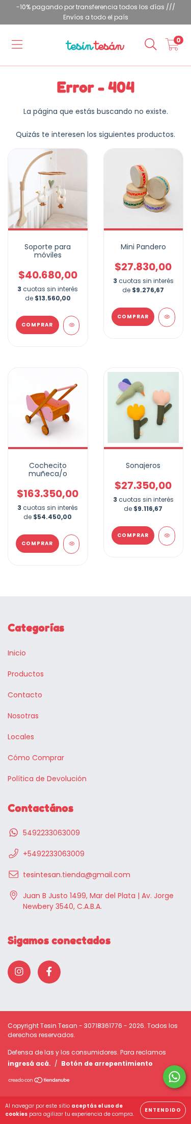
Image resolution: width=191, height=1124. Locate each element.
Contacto (25, 695)
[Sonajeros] (166, 536)
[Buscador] (151, 45)
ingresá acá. (29, 1063)
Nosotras (23, 716)
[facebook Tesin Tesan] (49, 972)
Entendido (163, 1110)
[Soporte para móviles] (71, 325)
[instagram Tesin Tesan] (19, 972)
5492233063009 (51, 833)
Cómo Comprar (36, 758)
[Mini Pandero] (166, 317)
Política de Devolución (47, 779)
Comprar (133, 535)
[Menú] (17, 45)
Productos (26, 674)
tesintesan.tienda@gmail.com (76, 875)
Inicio (17, 653)
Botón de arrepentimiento (107, 1063)
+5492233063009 (54, 854)
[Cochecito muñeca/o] (71, 544)
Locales (21, 737)
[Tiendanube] (39, 1081)
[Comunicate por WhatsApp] (174, 1076)
